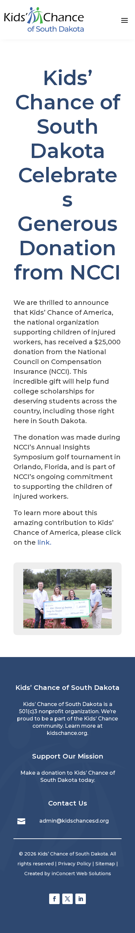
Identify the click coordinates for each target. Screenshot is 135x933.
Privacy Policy (74, 864)
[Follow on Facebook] (54, 899)
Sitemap (105, 864)
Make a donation (43, 773)
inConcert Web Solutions (81, 873)
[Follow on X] (67, 899)
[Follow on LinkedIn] (80, 899)
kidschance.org (67, 733)
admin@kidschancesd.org (74, 821)
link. (44, 542)
